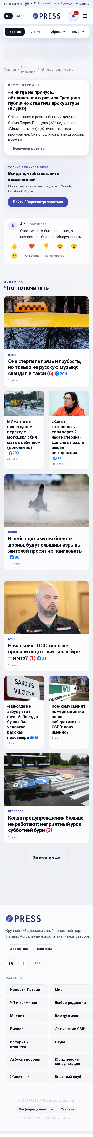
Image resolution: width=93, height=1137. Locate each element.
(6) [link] (50, 373)
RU (8, 16)
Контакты (44, 949)
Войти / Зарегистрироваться (38, 202)
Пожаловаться (55, 255)
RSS (37, 963)
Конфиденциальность (36, 1109)
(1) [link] (32, 658)
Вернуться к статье (26, 148)
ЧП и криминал (28, 69)
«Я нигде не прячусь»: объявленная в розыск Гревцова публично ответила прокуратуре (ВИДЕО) (65, 70)
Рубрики (54, 32)
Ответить (32, 255)
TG (10, 963)
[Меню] (85, 16)
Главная (10, 69)
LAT (18, 16)
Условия (67, 1109)
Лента (35, 32)
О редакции (19, 949)
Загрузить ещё (46, 857)
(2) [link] (49, 830)
